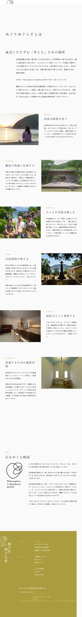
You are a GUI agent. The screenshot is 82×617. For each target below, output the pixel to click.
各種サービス (39, 562)
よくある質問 (39, 569)
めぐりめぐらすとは (41, 544)
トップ (37, 541)
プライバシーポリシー (39, 594)
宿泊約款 (35, 599)
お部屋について (40, 557)
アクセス (38, 572)
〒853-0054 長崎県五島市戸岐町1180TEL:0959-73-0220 (32, 590)
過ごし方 (38, 559)
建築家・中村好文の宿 (42, 550)
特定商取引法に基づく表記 (41, 597)
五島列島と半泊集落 (41, 547)
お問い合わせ (39, 575)
